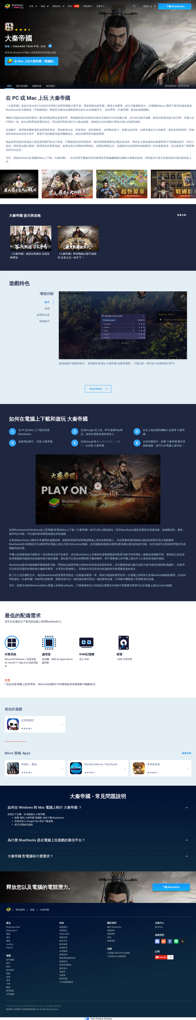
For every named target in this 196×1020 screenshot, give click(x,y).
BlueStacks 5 (11, 930)
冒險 (8, 966)
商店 (73, 6)
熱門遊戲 (10, 960)
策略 (7, 46)
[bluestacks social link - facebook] (170, 941)
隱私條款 (9, 1009)
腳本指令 (63, 968)
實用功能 (63, 978)
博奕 (8, 980)
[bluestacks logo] (14, 6)
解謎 (8, 987)
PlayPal (9, 947)
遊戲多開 (63, 937)
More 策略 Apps (17, 753)
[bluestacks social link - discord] (157, 941)
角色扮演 (10, 970)
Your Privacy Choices (101, 1018)
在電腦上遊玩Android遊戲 (118, 953)
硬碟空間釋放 (65, 965)
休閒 (8, 977)
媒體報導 (111, 941)
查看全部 (181, 215)
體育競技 (10, 990)
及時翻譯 (63, 951)
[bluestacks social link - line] (176, 941)
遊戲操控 (63, 927)
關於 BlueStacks (114, 927)
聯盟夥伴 (88, 6)
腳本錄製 (63, 944)
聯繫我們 (111, 934)
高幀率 (62, 972)
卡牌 (8, 984)
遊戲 (43, 6)
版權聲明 (17, 1009)
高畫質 (62, 975)
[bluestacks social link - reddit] (163, 941)
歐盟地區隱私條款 (29, 1009)
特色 (31, 6)
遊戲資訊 (56, 6)
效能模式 (63, 961)
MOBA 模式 (64, 934)
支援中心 (100, 6)
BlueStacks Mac (13, 927)
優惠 (8, 934)
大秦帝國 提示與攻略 (25, 216)
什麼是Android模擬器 (116, 956)
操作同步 (63, 941)
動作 (8, 963)
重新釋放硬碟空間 (67, 958)
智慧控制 (63, 954)
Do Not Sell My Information (47, 1009)
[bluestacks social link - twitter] (182, 941)
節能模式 (63, 947)
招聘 (109, 937)
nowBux (9, 944)
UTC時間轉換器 (66, 982)
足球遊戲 (10, 994)
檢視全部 (186, 753)
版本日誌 (159, 927)
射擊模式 (63, 930)
